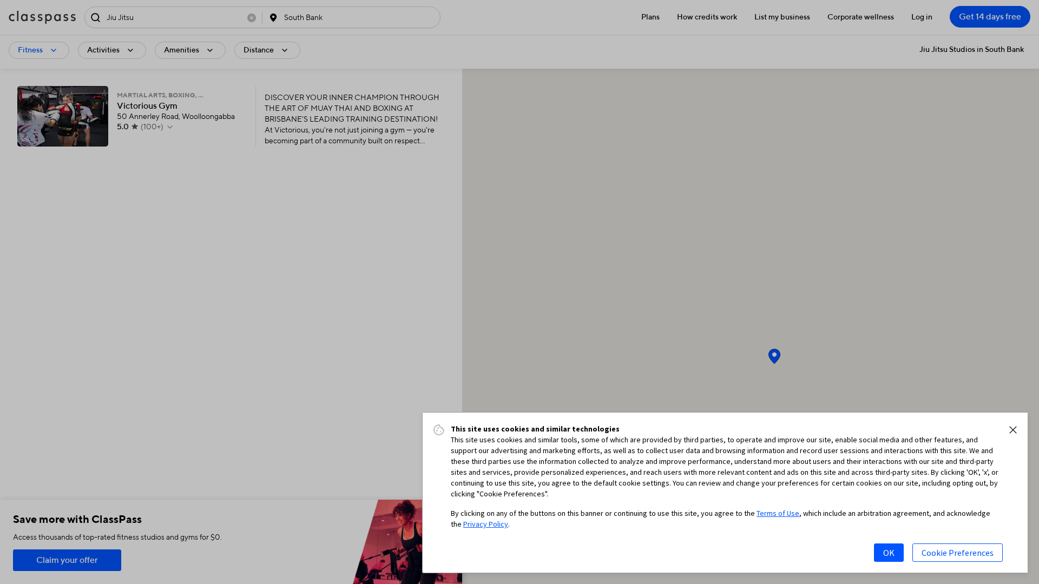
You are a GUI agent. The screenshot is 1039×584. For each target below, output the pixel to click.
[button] (1013, 430)
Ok (889, 552)
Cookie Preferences (958, 552)
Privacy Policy (485, 524)
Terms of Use (778, 513)
